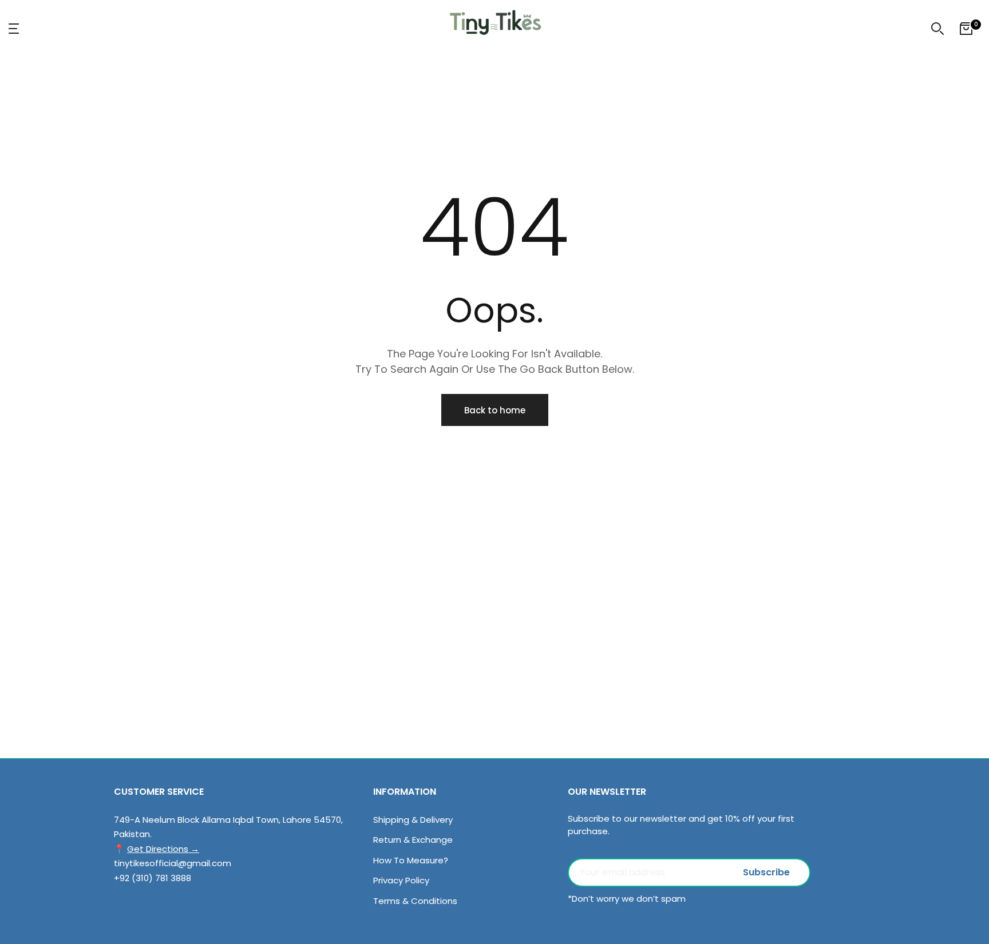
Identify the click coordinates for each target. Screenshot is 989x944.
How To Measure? (410, 860)
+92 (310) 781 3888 (152, 878)
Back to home (494, 410)
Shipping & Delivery (413, 820)
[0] (966, 28)
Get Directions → (163, 849)
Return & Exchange (413, 840)
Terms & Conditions (415, 901)
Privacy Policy (401, 880)
